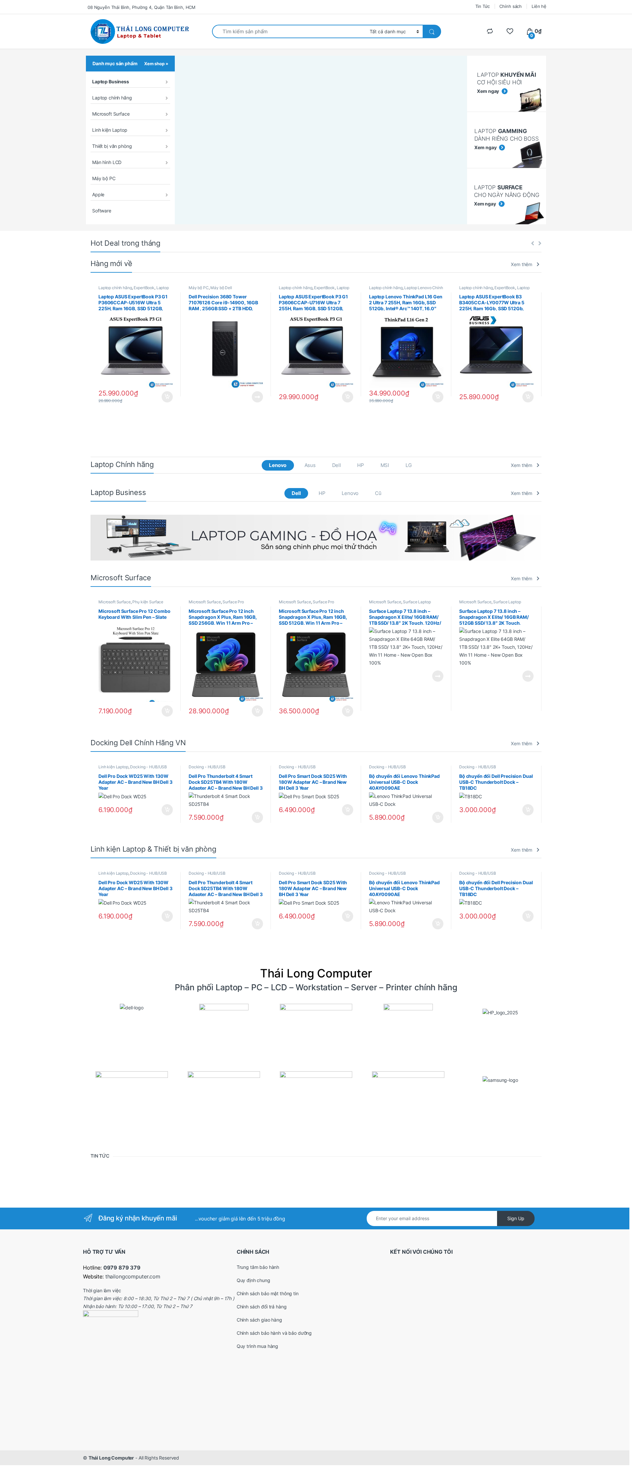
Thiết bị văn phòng (112, 146)
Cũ (378, 493)
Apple (98, 194)
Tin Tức (482, 6)
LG (409, 465)
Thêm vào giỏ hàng (167, 396)
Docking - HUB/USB (148, 766)
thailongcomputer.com (132, 1276)
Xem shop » (156, 63)
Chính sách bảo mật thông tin (268, 1293)
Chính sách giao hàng (259, 1320)
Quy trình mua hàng (257, 1346)
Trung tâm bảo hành (258, 1267)
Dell (336, 465)
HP (360, 465)
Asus (310, 465)
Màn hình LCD (106, 162)
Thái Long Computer (111, 1458)
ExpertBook (144, 287)
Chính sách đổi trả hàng (262, 1306)
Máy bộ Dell (221, 287)
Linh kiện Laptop (109, 130)
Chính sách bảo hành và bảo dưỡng (274, 1333)
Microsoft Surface (111, 114)
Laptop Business (110, 81)
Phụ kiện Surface (147, 601)
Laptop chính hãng (112, 97)
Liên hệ (539, 6)
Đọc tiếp (257, 396)
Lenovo (277, 465)
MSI (385, 465)
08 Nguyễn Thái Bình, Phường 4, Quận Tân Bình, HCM (142, 7)
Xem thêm (521, 264)
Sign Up (515, 1218)
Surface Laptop (417, 601)
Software (101, 210)
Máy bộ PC (104, 178)
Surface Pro (233, 601)
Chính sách (510, 6)
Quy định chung (253, 1280)
